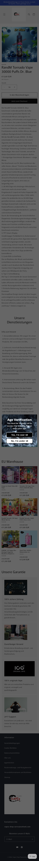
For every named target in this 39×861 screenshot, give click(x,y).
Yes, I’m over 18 (19, 435)
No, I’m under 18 (19, 441)
